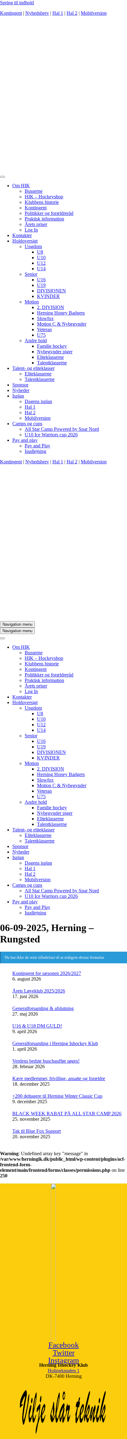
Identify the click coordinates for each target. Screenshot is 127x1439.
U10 (41, 257)
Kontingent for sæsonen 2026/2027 (46, 973)
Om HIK (21, 185)
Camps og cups (27, 423)
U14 (41, 268)
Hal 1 (57, 13)
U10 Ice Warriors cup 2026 (51, 434)
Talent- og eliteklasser (33, 368)
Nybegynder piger (54, 351)
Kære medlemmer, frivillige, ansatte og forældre (58, 1078)
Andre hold (36, 340)
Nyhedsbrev (37, 13)
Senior (31, 274)
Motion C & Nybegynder (61, 324)
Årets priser (36, 224)
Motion (32, 301)
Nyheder (20, 390)
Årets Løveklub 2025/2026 (38, 990)
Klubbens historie (42, 202)
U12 (41, 263)
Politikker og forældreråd (49, 213)
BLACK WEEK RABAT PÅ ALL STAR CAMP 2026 (66, 1113)
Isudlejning (35, 451)
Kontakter (22, 235)
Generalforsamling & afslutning (43, 1008)
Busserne (34, 191)
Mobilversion (94, 13)
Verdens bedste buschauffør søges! (46, 1061)
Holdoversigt (25, 241)
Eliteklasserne (50, 357)
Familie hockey (52, 346)
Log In (31, 229)
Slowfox (45, 318)
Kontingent (11, 13)
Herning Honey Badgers (61, 312)
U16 (41, 279)
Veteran (44, 329)
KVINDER (48, 296)
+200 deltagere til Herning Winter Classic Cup (57, 1096)
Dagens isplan (38, 401)
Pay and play (25, 440)
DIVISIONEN (51, 290)
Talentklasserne (52, 362)
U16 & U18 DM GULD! (37, 1026)
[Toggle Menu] (2, 177)
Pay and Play (37, 445)
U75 (41, 335)
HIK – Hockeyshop (44, 196)
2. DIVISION (50, 307)
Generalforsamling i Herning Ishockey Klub (55, 1043)
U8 (40, 252)
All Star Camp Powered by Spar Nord (62, 429)
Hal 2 (72, 13)
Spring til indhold (17, 2)
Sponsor (20, 384)
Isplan (18, 395)
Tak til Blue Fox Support (36, 1131)
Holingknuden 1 (64, 1370)
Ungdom (33, 246)
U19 (41, 285)
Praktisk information (44, 218)
